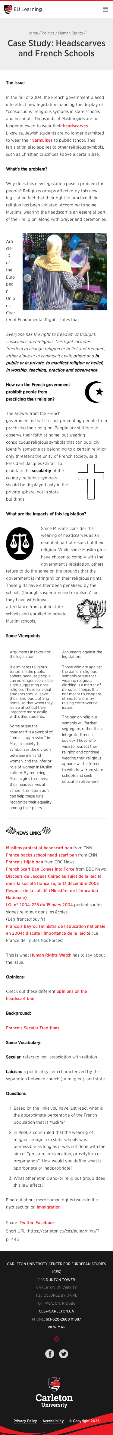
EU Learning (28, 9)
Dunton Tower (60, 1279)
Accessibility (53, 1421)
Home (32, 33)
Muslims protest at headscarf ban (39, 847)
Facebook (45, 1222)
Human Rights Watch (50, 955)
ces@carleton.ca (56, 1311)
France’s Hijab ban (24, 862)
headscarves (75, 125)
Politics (48, 33)
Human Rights (70, 33)
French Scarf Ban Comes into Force (40, 869)
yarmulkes (42, 140)
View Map (56, 1327)
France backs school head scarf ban (41, 855)
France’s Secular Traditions (32, 1027)
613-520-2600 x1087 (63, 1319)
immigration (49, 1207)
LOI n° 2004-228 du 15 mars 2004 (39, 904)
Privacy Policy (25, 1421)
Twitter (26, 1222)
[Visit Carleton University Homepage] (54, 1392)
